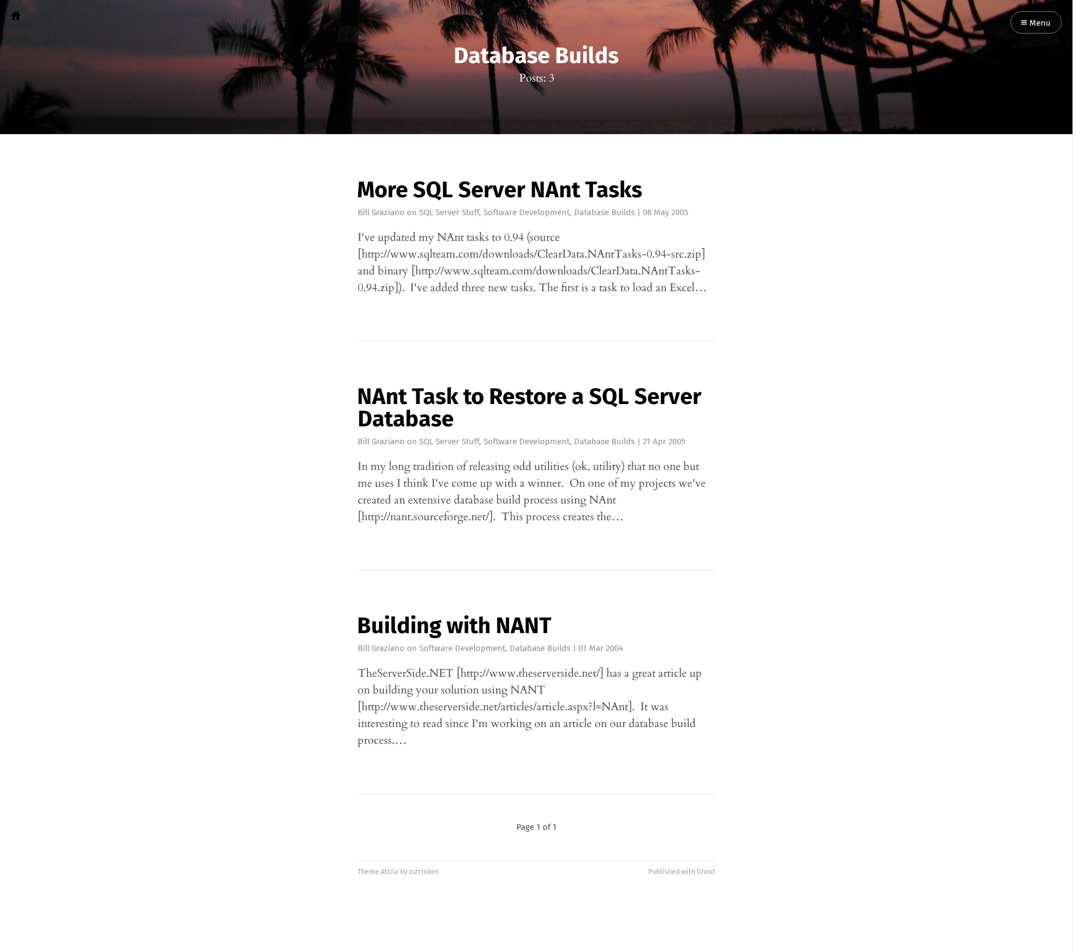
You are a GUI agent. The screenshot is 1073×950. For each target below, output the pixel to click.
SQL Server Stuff (449, 212)
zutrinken (424, 871)
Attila (389, 871)
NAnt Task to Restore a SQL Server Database (529, 408)
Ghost (706, 871)
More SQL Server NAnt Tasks (499, 190)
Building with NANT (454, 625)
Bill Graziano (381, 212)
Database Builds (604, 212)
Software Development (526, 212)
